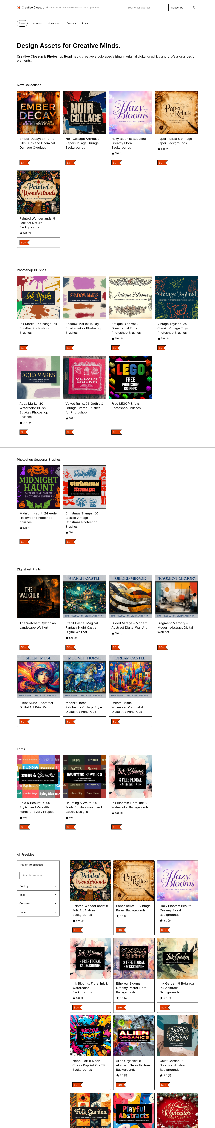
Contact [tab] (71, 23)
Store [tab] (22, 23)
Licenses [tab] (36, 23)
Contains (25, 903)
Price (23, 912)
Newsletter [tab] (54, 23)
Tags (22, 894)
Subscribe (177, 7)
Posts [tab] (85, 23)
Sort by (24, 886)
